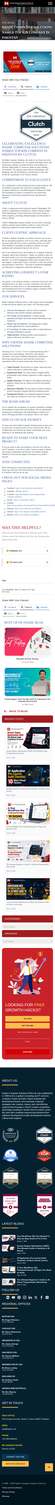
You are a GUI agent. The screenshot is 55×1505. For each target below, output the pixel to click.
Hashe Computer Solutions (20, 352)
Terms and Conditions (12, 1488)
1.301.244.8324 (7, 1370)
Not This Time (27, 1026)
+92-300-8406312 (9, 1439)
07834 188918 (7, 1382)
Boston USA (8, 1316)
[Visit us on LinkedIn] (30, 1297)
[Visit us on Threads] (47, 1297)
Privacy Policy (8, 1492)
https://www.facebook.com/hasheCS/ (29, 488)
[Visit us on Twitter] (36, 1297)
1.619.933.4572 (7, 1358)
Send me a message (15, 1464)
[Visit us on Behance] (8, 1297)
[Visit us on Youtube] (13, 1297)
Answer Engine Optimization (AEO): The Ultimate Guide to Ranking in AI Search (33, 1248)
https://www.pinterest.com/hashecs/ (28, 509)
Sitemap (5, 1496)
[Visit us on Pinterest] (19, 1297)
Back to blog (18, 711)
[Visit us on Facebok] (41, 1297)
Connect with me (15, 1457)
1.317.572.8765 (7, 1346)
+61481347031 (7, 1394)
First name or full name (27, 1032)
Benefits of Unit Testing (27, 659)
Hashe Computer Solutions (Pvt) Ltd (30, 1483)
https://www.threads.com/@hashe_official (30, 512)
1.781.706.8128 (7, 1322)
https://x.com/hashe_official (24, 500)
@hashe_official (22, 491)
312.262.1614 (7, 1334)
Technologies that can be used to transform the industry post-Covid (27, 700)
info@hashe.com (9, 1429)
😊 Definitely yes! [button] (27, 551)
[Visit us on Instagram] (25, 1297)
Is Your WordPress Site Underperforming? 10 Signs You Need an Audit (34, 1270)
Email (27, 1041)
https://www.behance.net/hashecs (26, 515)
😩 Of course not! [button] (27, 562)
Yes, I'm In (27, 1019)
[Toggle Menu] (50, 3)
